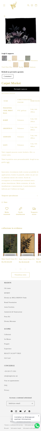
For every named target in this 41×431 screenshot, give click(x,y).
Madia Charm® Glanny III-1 (10, 259)
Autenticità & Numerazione (13, 312)
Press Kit (7, 316)
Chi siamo (7, 288)
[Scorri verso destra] (25, 269)
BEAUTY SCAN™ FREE (12, 353)
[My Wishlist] (32, 5)
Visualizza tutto (20, 275)
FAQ (5, 385)
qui (8, 162)
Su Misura (7, 339)
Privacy (6, 390)
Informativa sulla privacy (24, 421)
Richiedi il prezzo (20, 89)
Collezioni (7, 334)
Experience (7, 349)
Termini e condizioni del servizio (14, 425)
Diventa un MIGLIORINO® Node (15, 298)
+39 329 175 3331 (10, 371)
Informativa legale (16, 428)
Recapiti (6, 428)
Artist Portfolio (9, 307)
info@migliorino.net (11, 376)
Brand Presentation (10, 302)
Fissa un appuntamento (11, 380)
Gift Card (7, 358)
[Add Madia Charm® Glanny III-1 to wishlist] (16, 235)
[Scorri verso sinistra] (16, 269)
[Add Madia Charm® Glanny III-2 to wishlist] (33, 235)
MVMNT (7, 293)
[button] (4, 5)
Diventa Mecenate (10, 321)
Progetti (6, 344)
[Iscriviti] (32, 403)
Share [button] (5, 202)
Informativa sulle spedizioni (31, 428)
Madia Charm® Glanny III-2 (27, 259)
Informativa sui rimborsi (32, 425)
